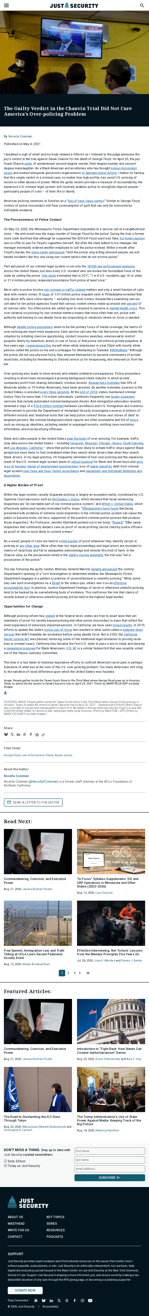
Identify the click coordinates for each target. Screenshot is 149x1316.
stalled (50, 616)
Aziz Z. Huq (133, 1059)
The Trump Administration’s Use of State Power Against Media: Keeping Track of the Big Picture (109, 1120)
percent (132, 303)
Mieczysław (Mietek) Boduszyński (44, 1126)
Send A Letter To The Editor (36, 802)
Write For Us (18, 1230)
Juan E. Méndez (105, 960)
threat (56, 583)
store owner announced (47, 252)
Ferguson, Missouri (84, 443)
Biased (117, 522)
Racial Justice (63, 755)
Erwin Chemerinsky (108, 1059)
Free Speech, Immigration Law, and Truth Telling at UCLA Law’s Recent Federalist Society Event (34, 954)
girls (139, 462)
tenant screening (122, 397)
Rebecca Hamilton (107, 1130)
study (46, 294)
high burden (70, 541)
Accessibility (51, 1306)
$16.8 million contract (49, 406)
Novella (16, 776)
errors (134, 420)
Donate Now (25, 1290)
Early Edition (16, 1161)
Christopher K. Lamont (18, 1130)
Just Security (104, 892)
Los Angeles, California (26, 448)
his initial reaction (132, 238)
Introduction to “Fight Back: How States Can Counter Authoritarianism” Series (109, 1050)
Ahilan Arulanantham (36, 964)
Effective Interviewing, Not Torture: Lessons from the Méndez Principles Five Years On (110, 952)
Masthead (16, 1223)
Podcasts (55, 1237)
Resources (56, 1230)
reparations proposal (21, 648)
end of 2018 (88, 392)
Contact (15, 1237)
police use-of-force (58, 630)
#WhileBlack (118, 350)
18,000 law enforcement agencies (111, 266)
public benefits (101, 466)
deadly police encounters (35, 327)
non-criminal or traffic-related (64, 290)
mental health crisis (123, 308)
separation (93, 471)
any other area (29, 546)
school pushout (82, 462)
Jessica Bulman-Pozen (37, 889)
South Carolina (133, 443)
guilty (28, 163)
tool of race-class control (86, 201)
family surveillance (65, 471)
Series (52, 1223)
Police (50, 755)
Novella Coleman (20, 136)
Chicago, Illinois (110, 443)
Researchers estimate (104, 383)
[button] (142, 5)
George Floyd (12, 755)
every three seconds (54, 392)
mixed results (122, 625)
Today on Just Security (24, 1166)
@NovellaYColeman (43, 781)
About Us (15, 1217)
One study (49, 275)
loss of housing (15, 466)
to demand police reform (99, 173)
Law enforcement (33, 755)
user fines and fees (37, 471)
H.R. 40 (71, 648)
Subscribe (107, 1177)
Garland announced (104, 569)
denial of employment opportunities (52, 466)
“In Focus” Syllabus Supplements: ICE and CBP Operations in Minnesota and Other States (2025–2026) (108, 882)
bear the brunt (76, 438)
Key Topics (55, 1217)
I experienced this (38, 345)
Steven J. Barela (131, 960)
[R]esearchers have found (100, 508)
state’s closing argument (86, 555)
